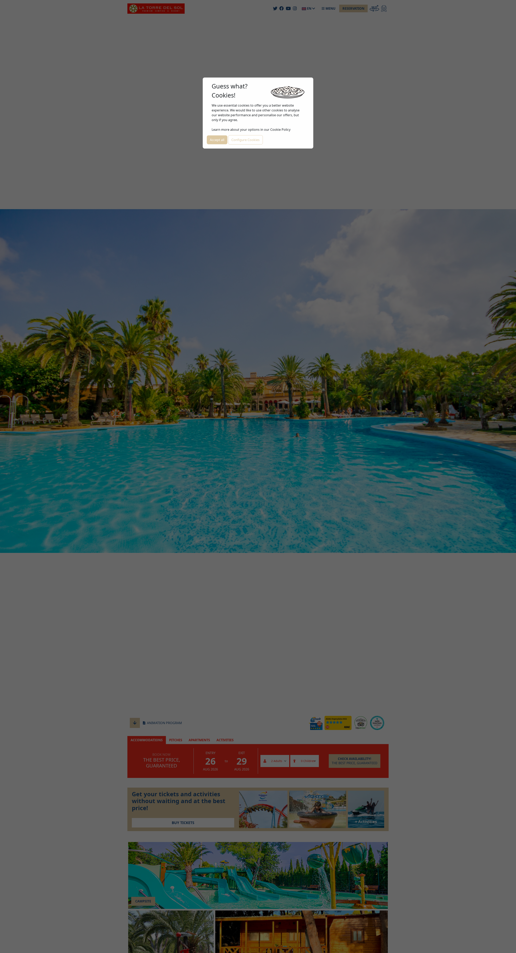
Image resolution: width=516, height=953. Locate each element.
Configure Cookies (245, 140)
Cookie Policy (280, 129)
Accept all (217, 140)
